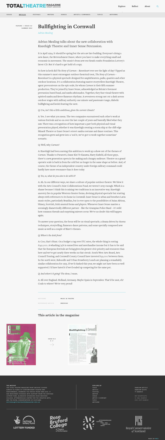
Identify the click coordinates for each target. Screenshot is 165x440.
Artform (95, 402)
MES (157, 438)
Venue (94, 396)
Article (95, 390)
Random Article (141, 387)
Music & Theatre (67, 298)
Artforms (114, 14)
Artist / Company (99, 398)
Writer (95, 394)
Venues (64, 14)
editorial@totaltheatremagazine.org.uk (23, 402)
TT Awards (139, 392)
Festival (95, 392)
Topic (94, 400)
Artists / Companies (82, 14)
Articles (22, 14)
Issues (9, 14)
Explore (121, 6)
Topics (100, 14)
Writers (50, 14)
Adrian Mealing (45, 33)
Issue (94, 387)
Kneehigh (64, 303)
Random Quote (141, 390)
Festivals (36, 14)
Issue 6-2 (28, 26)
